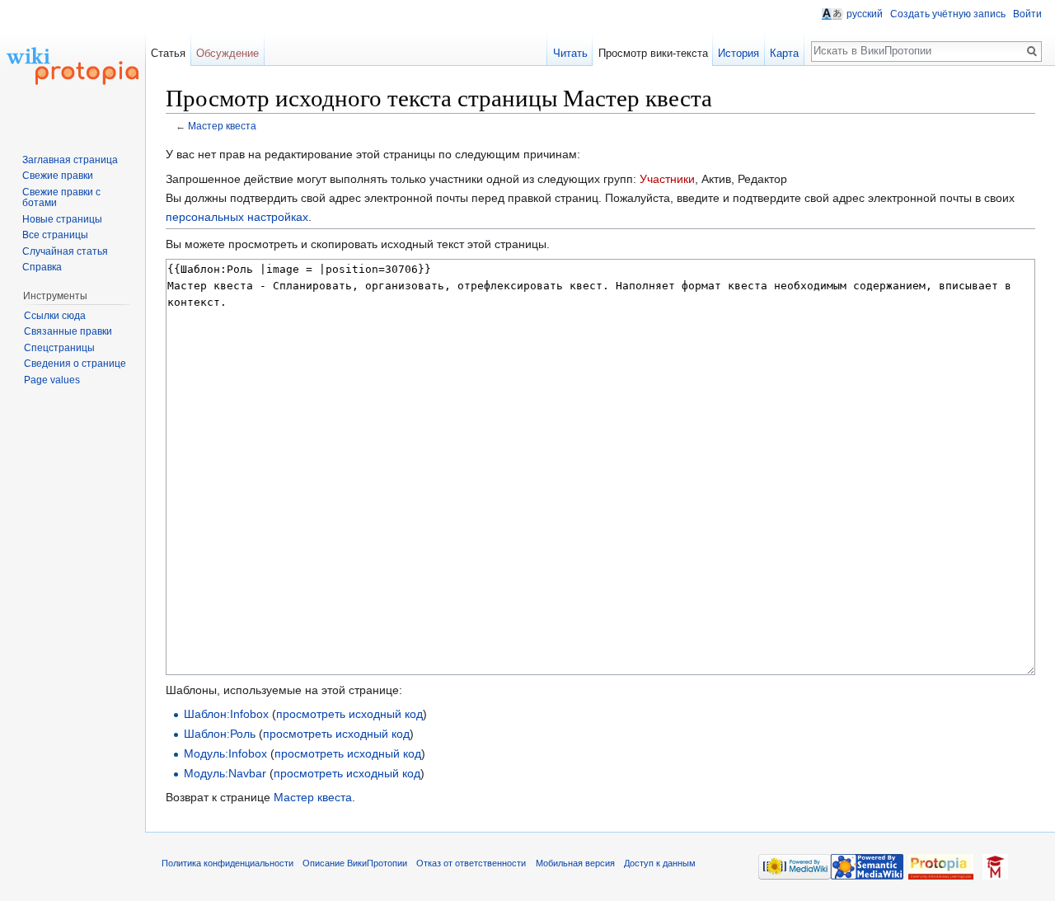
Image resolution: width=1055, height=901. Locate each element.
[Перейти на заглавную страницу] (72, 66)
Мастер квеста (222, 125)
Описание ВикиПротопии (354, 863)
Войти (1027, 14)
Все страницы (55, 235)
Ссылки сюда (55, 315)
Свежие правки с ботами (61, 197)
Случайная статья (65, 251)
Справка (42, 267)
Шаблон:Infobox (226, 713)
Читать (570, 53)
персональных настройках (237, 216)
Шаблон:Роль (220, 733)
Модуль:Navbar (225, 773)
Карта (784, 53)
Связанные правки (68, 331)
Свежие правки (57, 175)
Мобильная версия (575, 863)
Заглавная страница (70, 160)
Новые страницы (62, 219)
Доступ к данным (660, 863)
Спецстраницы (59, 348)
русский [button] (864, 14)
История (738, 53)
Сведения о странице (75, 363)
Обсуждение (227, 53)
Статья (168, 53)
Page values (52, 380)
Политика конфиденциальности (227, 863)
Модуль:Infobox (225, 753)
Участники (667, 178)
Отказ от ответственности (471, 863)
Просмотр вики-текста (653, 53)
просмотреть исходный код (349, 713)
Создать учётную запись (948, 14)
